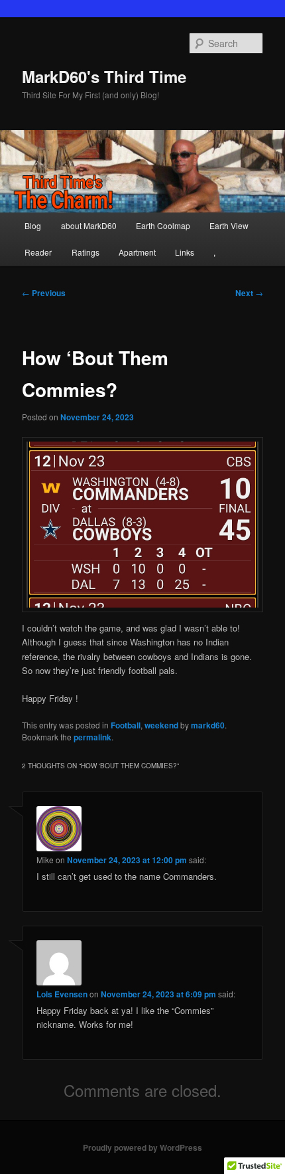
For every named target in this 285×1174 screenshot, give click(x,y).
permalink (92, 737)
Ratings (85, 252)
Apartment (137, 252)
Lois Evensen (61, 994)
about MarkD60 (89, 225)
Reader (38, 252)
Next (249, 293)
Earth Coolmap (163, 225)
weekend (161, 725)
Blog (33, 225)
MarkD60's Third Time (104, 76)
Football (126, 725)
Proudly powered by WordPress (142, 1147)
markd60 (208, 725)
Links (184, 252)
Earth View (229, 225)
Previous (44, 293)
